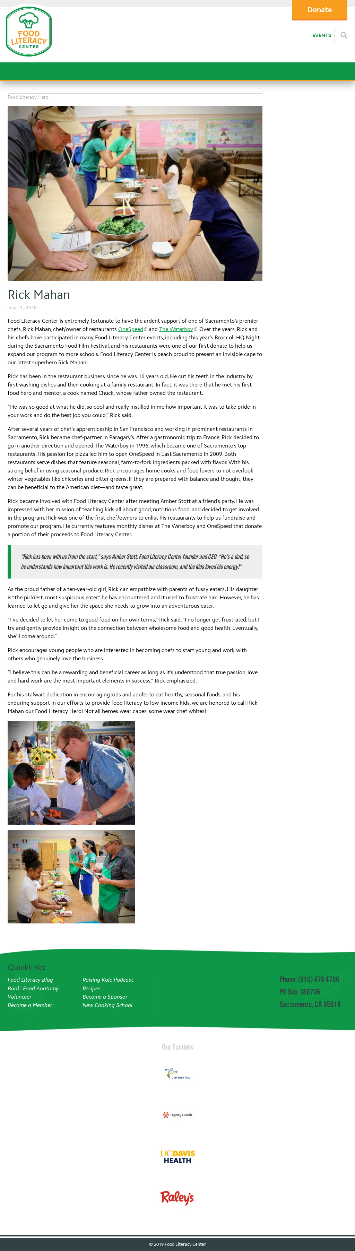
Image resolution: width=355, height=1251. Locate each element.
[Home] (28, 58)
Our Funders (177, 1047)
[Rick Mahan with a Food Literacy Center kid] (135, 194)
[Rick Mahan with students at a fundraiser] (71, 773)
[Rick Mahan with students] (71, 877)
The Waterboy (176, 329)
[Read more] (344, 35)
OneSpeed (130, 329)
